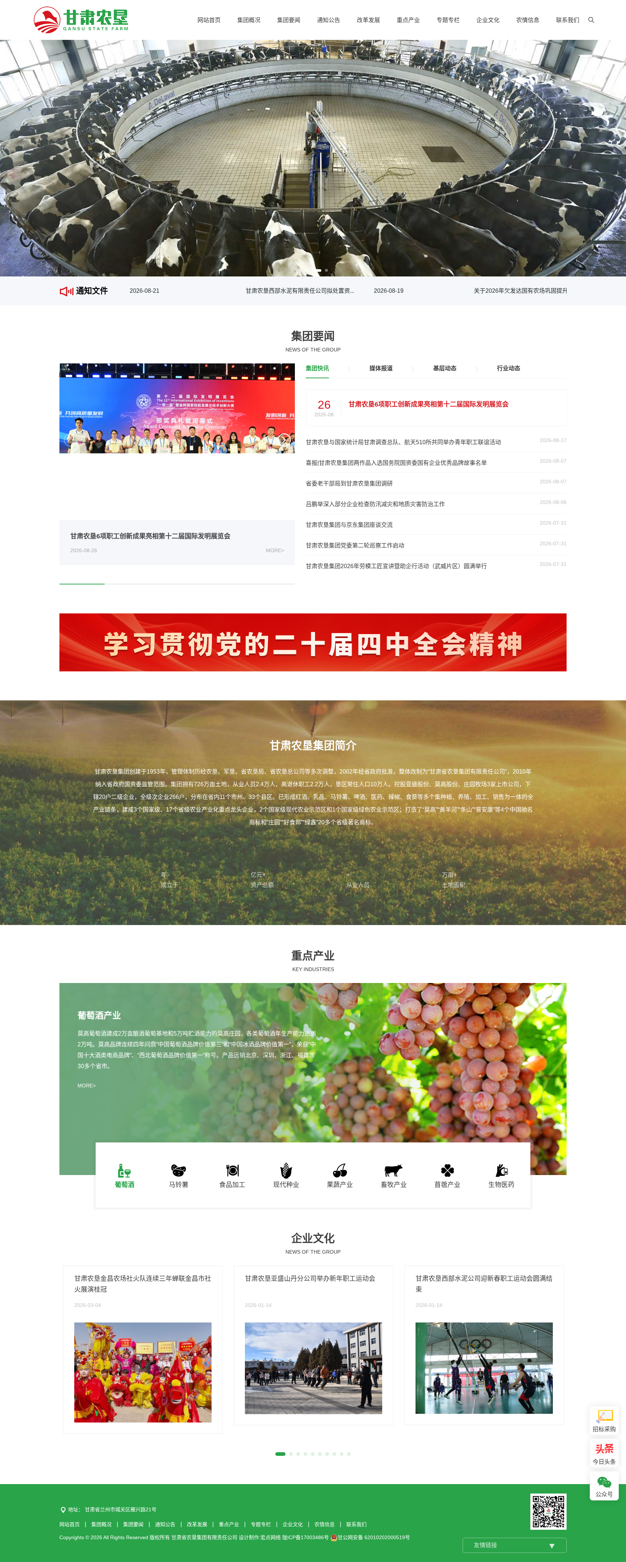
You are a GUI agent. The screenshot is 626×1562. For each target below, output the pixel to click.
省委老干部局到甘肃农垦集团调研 (349, 483)
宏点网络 (270, 1537)
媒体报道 (381, 368)
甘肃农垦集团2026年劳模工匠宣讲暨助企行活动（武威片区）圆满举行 (396, 566)
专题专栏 (448, 20)
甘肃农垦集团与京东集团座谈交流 (349, 525)
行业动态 (508, 368)
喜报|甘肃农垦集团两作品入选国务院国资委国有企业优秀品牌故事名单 (396, 463)
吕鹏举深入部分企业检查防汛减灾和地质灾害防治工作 (375, 504)
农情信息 (527, 20)
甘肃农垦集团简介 (313, 745)
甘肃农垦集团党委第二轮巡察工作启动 (355, 545)
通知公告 (328, 20)
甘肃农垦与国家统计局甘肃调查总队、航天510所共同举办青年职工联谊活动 (403, 442)
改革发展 (368, 20)
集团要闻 (288, 20)
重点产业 (408, 20)
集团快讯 (317, 368)
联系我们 (567, 20)
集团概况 (248, 20)
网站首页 (209, 20)
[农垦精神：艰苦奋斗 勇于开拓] (313, 642)
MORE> (275, 550)
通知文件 (91, 290)
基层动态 (444, 368)
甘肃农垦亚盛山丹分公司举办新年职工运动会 (310, 1278)
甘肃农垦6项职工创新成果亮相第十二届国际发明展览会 (150, 536)
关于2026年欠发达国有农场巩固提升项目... (524, 291)
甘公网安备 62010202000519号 (374, 1537)
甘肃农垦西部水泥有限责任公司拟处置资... (295, 291)
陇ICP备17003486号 (305, 1537)
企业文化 (488, 20)
